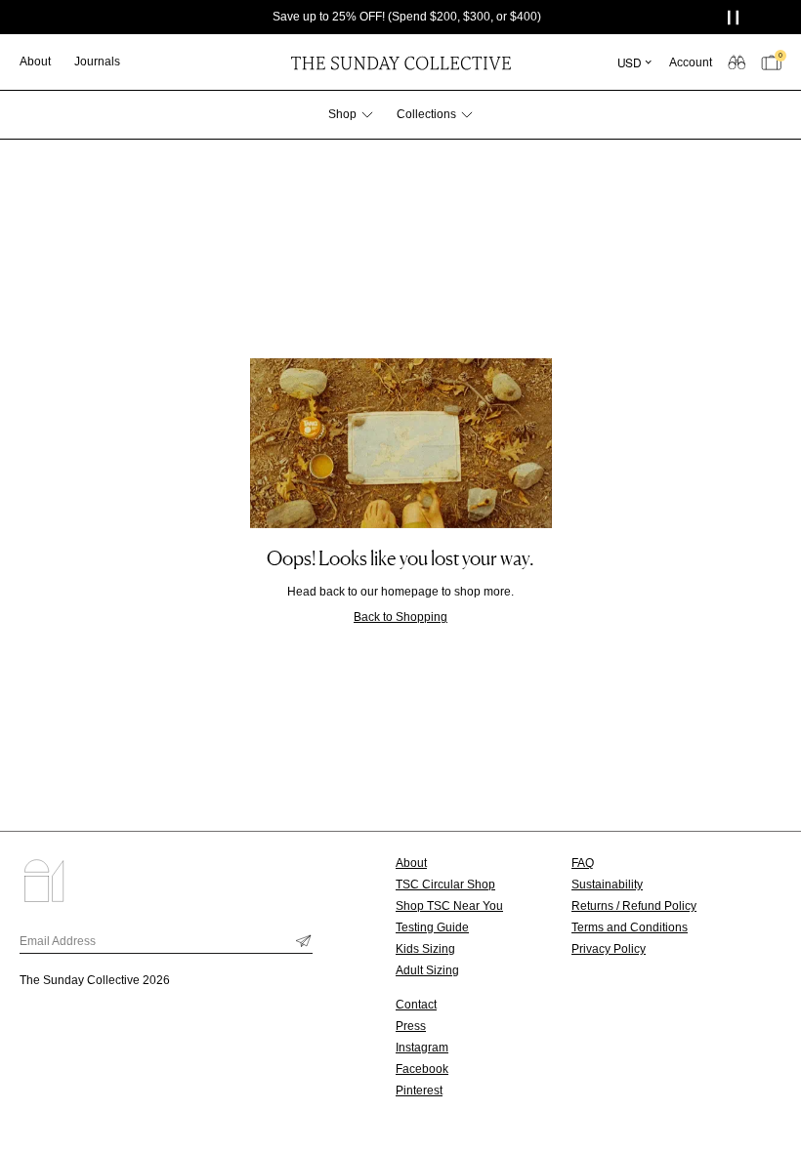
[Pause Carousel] (735, 17)
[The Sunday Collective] (400, 62)
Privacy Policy (608, 949)
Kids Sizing (425, 949)
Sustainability (607, 884)
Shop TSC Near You (449, 906)
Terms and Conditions (629, 927)
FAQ (582, 863)
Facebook (422, 1069)
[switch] (736, 61)
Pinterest (419, 1090)
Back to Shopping (400, 617)
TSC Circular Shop (445, 884)
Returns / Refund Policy (633, 906)
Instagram (422, 1047)
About (411, 863)
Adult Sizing (427, 970)
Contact (416, 1004)
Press (411, 1026)
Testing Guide (432, 927)
